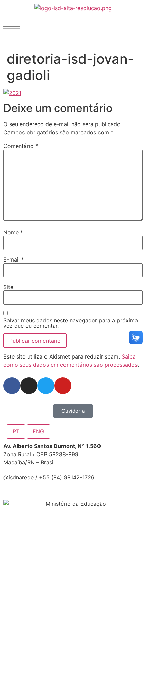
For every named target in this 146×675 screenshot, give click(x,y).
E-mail (13, 259)
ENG (38, 431)
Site (8, 287)
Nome (13, 232)
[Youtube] (62, 385)
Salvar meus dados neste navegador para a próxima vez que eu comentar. (70, 322)
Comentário (20, 146)
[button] (11, 27)
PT (16, 431)
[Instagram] (28, 385)
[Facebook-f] (11, 385)
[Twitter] (45, 385)
